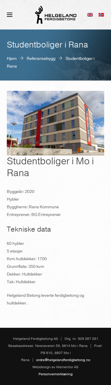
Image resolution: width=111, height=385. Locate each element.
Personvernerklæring (55, 374)
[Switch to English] (90, 15)
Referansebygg (41, 58)
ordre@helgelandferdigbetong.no (63, 360)
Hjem (12, 58)
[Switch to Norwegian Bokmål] (101, 15)
